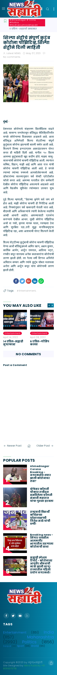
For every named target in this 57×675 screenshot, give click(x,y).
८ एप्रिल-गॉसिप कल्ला (39, 343)
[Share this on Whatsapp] (41, 281)
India (49, 632)
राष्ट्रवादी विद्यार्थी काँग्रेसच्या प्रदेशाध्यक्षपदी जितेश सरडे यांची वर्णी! (40, 518)
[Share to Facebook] (16, 281)
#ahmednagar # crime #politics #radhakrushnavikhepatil (24, 22)
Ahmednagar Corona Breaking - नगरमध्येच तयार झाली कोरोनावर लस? (40, 474)
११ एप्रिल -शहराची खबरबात (23, 28)
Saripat (7, 646)
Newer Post (14, 445)
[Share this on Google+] (28, 281)
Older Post (43, 445)
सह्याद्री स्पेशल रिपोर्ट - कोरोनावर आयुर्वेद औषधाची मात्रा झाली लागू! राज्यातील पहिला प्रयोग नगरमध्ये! (41, 565)
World (35, 646)
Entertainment (12, 333)
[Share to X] (22, 281)
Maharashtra (40, 637)
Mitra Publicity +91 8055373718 (24, 667)
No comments (11, 56)
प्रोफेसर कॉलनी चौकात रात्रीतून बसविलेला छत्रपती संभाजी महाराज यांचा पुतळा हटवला (42, 495)
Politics (29, 642)
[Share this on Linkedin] (35, 281)
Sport (20, 646)
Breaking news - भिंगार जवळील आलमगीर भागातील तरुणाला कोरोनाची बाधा (42, 540)
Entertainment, (27, 290)
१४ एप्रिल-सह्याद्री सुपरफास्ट (13, 343)
